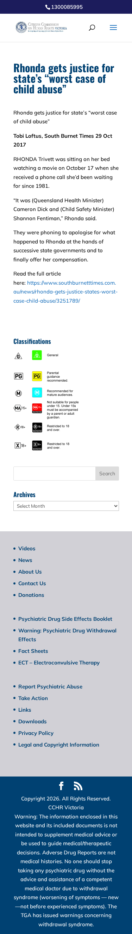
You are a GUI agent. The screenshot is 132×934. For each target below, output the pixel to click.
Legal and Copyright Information (58, 744)
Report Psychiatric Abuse (50, 686)
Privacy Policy (36, 733)
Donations (31, 595)
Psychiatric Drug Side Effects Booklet (65, 619)
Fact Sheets (33, 651)
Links (24, 709)
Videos (27, 548)
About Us (30, 571)
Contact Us (32, 583)
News (25, 560)
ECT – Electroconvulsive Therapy (59, 662)
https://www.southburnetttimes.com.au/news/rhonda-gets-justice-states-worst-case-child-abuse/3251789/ (65, 291)
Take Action (33, 698)
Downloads (32, 721)
